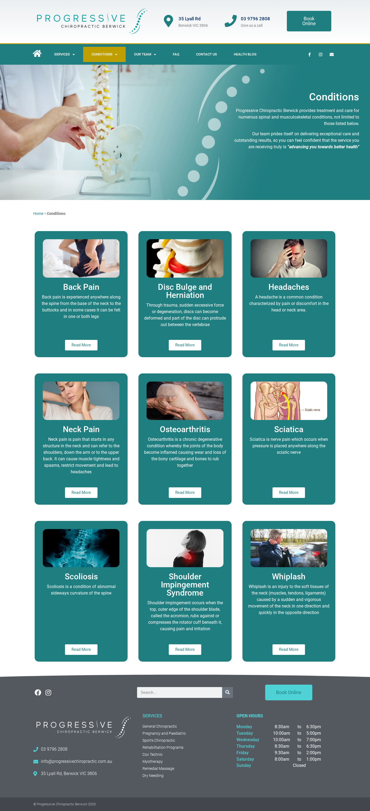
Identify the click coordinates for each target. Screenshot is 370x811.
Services (62, 54)
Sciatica (288, 429)
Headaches (288, 287)
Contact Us (206, 54)
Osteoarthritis (185, 429)
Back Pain (81, 287)
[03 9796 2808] (231, 21)
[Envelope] (331, 54)
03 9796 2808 (255, 18)
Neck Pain (81, 429)
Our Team (142, 54)
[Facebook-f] (309, 54)
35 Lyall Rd (189, 18)
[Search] (227, 692)
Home (38, 213)
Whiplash (289, 576)
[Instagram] (320, 54)
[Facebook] (38, 692)
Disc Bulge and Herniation (185, 291)
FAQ (176, 54)
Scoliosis (81, 576)
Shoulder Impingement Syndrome (185, 584)
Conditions (102, 54)
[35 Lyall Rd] (168, 21)
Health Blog (245, 54)
